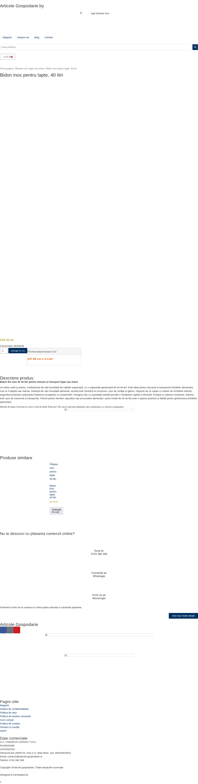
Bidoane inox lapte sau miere (29, 68)
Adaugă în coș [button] (56, 510)
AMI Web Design (38, 774)
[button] (0, 782)
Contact (49, 37)
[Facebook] (3, 630)
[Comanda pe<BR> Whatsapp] (99, 564)
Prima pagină (6, 68)
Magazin (7, 37)
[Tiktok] (10, 630)
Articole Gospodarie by (22, 5)
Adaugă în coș (18, 350)
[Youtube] (16, 630)
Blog (36, 37)
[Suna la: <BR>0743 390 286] (99, 542)
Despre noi (23, 37)
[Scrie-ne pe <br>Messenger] (99, 587)
